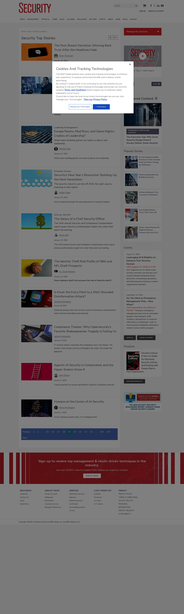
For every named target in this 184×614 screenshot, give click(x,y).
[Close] (130, 64)
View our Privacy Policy (95, 99)
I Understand (101, 107)
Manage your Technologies (80, 107)
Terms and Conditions (75, 90)
